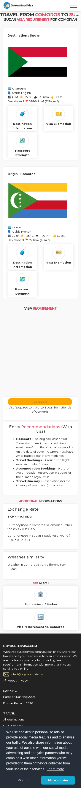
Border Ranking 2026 (18, 703)
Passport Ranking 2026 (19, 696)
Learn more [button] (55, 769)
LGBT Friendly (12, 725)
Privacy (22, 680)
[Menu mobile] (73, 6)
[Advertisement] (40, 354)
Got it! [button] (23, 780)
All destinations (13, 719)
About (12, 680)
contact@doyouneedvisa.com (27, 674)
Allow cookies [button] (58, 780)
